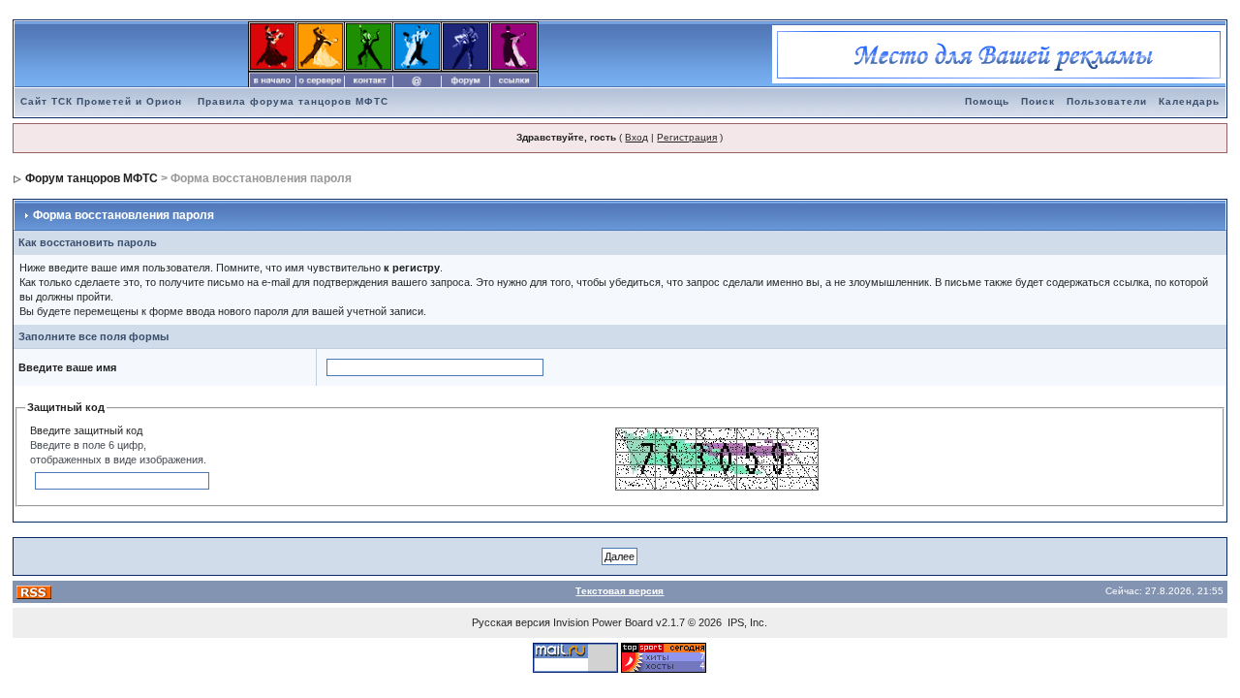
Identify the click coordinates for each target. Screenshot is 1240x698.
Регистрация (687, 137)
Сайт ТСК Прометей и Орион (101, 101)
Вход (636, 137)
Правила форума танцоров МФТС (293, 101)
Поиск (1038, 101)
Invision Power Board (603, 622)
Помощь (987, 101)
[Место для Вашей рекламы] (998, 53)
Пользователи (1107, 101)
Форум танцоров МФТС (91, 178)
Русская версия (511, 622)
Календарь (1189, 101)
